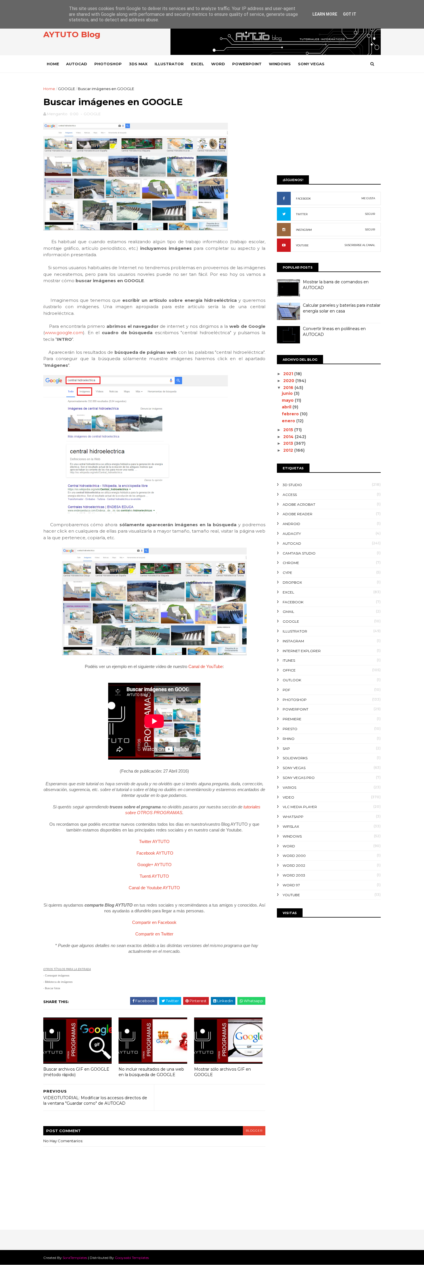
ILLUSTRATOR (169, 64)
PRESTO (290, 729)
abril (287, 407)
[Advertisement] (329, 126)
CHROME (291, 563)
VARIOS (289, 787)
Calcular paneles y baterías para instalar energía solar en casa (341, 308)
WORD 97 (291, 885)
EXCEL (197, 64)
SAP (286, 748)
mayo (288, 400)
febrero (291, 413)
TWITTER (301, 214)
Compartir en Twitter (154, 933)
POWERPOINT (247, 64)
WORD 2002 (294, 865)
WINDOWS (280, 64)
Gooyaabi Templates (132, 1257)
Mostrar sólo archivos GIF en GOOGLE (222, 1072)
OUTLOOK (292, 680)
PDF (286, 690)
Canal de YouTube (205, 666)
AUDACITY (292, 533)
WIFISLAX (291, 826)
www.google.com (64, 332)
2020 (289, 380)
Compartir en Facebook (154, 922)
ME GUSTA (368, 198)
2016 (288, 387)
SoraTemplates (75, 1257)
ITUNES (289, 660)
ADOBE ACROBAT (299, 504)
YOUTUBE (302, 245)
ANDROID (291, 524)
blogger (254, 1130)
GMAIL (288, 611)
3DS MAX (138, 64)
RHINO (288, 738)
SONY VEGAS (311, 64)
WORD (218, 64)
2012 (288, 450)
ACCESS (290, 494)
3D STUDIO (292, 485)
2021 (288, 373)
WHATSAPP (293, 816)
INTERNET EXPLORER (302, 651)
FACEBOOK (303, 198)
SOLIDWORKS (295, 758)
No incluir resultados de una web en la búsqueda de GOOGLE (151, 1072)
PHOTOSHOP (108, 64)
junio (288, 393)
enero (289, 420)
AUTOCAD (76, 64)
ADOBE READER (297, 514)
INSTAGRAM (304, 229)
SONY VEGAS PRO (299, 777)
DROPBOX (292, 582)
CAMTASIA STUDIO (299, 553)
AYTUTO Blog (71, 34)
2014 (289, 436)
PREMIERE (292, 719)
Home (53, 64)
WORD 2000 (294, 855)
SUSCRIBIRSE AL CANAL (360, 245)
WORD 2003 (294, 875)
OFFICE (289, 670)
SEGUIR (370, 213)
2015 (288, 429)
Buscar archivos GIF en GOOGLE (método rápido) (76, 1072)
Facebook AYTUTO (154, 853)
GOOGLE (66, 88)
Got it (349, 14)
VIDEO (288, 797)
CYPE (287, 572)
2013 (288, 443)
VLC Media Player (300, 807)
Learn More (324, 14)
